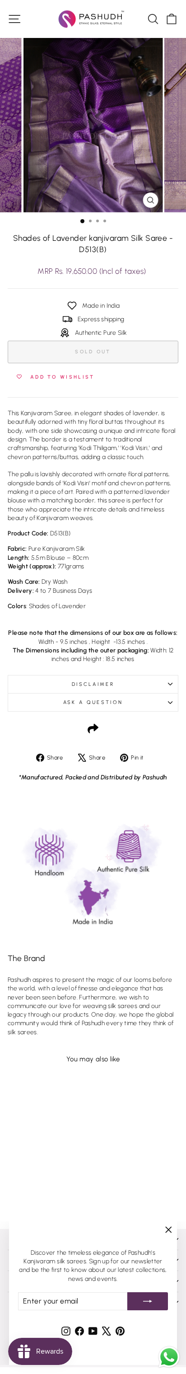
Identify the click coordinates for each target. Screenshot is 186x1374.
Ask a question (93, 702)
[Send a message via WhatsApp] (169, 1357)
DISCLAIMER (93, 684)
